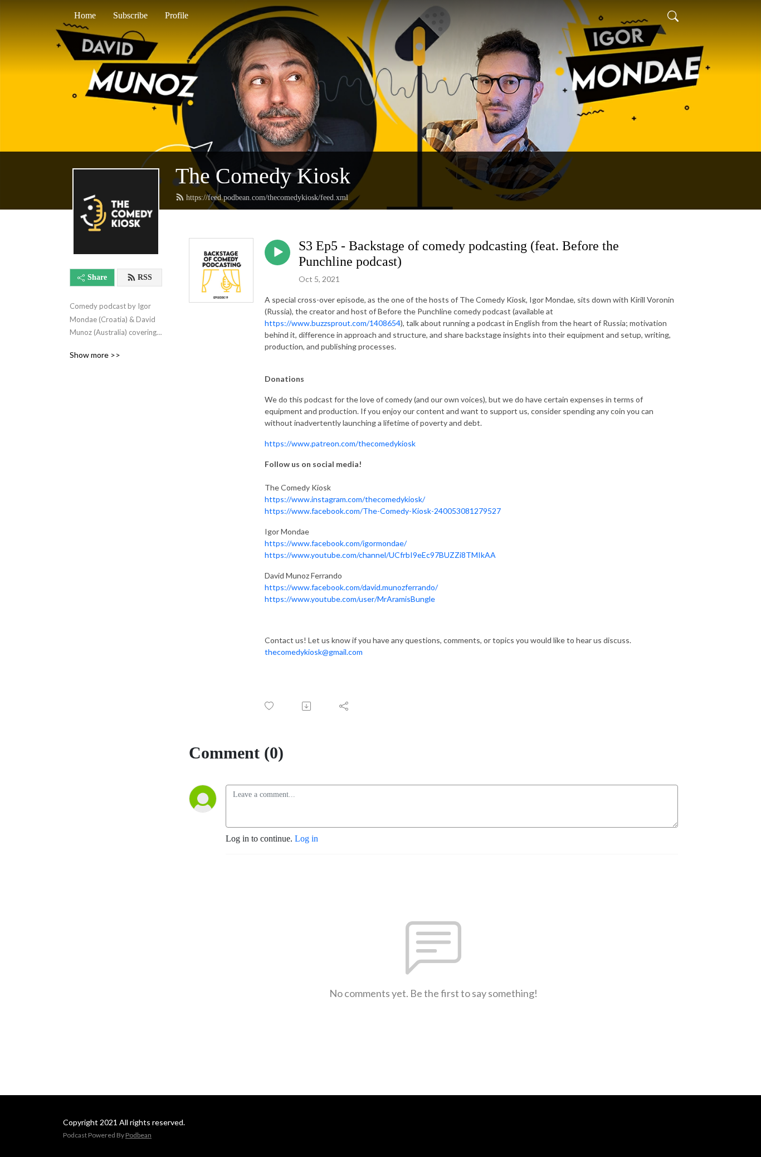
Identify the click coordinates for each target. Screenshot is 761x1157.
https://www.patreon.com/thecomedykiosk (340, 443)
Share (97, 277)
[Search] (673, 15)
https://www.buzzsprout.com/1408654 (333, 323)
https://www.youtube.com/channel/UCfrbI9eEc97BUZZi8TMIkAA (380, 555)
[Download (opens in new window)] (307, 706)
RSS (145, 277)
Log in (306, 838)
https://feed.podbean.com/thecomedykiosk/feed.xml (267, 197)
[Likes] (270, 706)
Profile (176, 15)
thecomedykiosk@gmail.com (314, 652)
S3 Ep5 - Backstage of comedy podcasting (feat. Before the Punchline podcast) (459, 254)
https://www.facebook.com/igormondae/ (336, 543)
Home (85, 15)
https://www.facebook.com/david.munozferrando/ (351, 587)
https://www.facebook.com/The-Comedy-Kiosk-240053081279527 (383, 511)
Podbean (138, 1135)
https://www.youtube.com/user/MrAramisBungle (350, 599)
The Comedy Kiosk (262, 175)
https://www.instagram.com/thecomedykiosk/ (345, 499)
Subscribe (130, 15)
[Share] (344, 706)
